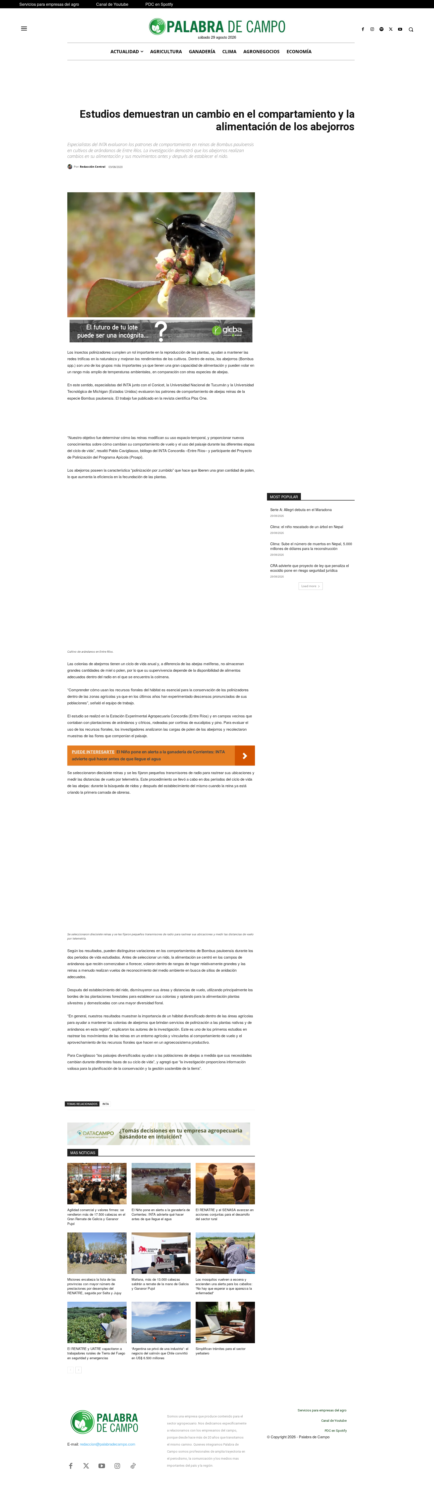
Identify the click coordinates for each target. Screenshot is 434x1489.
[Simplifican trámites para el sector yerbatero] (225, 1322)
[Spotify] (381, 29)
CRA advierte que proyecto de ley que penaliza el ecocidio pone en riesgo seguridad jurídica (309, 568)
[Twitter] (86, 1466)
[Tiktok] (133, 1466)
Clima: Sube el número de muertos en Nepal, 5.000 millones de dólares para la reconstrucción (311, 546)
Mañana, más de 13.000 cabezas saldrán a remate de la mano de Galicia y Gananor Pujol (160, 1284)
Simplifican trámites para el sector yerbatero (220, 1350)
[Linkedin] (137, 180)
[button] (411, 29)
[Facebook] (362, 29)
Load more (308, 586)
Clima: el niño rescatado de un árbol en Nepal (306, 526)
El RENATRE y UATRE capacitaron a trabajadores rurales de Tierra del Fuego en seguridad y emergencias (96, 1353)
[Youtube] (400, 29)
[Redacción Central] (70, 166)
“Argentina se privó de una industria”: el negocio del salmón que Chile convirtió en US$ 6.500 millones (160, 1353)
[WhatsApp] (125, 180)
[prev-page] (70, 1370)
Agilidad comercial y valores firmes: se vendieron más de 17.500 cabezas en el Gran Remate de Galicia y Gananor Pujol (96, 1216)
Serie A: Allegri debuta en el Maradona (301, 509)
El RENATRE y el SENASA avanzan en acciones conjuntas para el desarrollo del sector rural (225, 1214)
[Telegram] (148, 180)
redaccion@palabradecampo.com (107, 1444)
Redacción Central (92, 166)
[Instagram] (372, 29)
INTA (105, 1104)
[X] (391, 29)
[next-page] (78, 1370)
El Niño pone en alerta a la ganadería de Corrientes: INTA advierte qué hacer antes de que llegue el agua (161, 1214)
